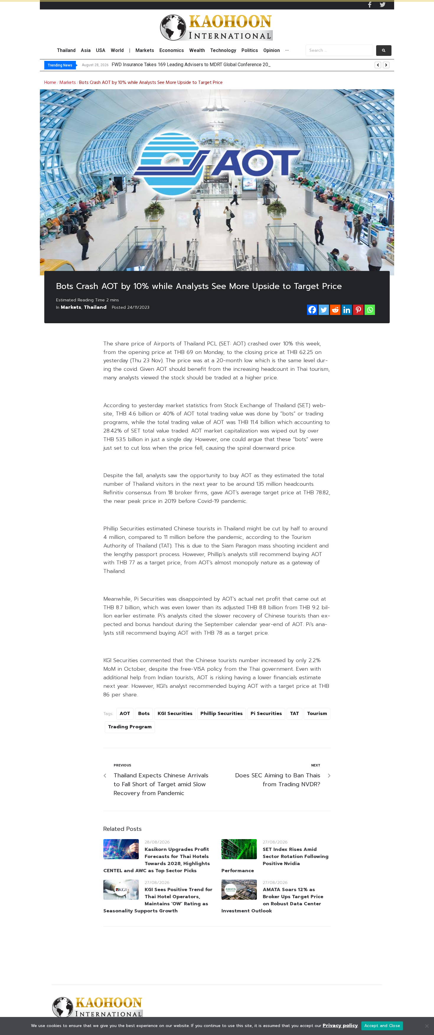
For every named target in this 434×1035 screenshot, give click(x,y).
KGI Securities (175, 713)
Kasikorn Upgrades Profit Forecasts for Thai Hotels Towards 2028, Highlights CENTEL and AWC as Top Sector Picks (156, 860)
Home (50, 83)
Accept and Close (382, 1025)
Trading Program (130, 726)
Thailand (95, 307)
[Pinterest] (358, 310)
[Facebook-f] (369, 4)
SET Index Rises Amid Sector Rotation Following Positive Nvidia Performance (275, 860)
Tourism (317, 713)
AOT (125, 713)
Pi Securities (266, 713)
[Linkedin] (347, 310)
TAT (294, 713)
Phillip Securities (221, 713)
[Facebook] (312, 310)
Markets (67, 83)
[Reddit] (335, 310)
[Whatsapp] (370, 310)
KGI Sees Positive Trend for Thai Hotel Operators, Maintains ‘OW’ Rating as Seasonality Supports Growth (158, 900)
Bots (144, 713)
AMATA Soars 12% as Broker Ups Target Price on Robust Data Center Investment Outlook (272, 900)
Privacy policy (340, 1025)
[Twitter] (382, 4)
